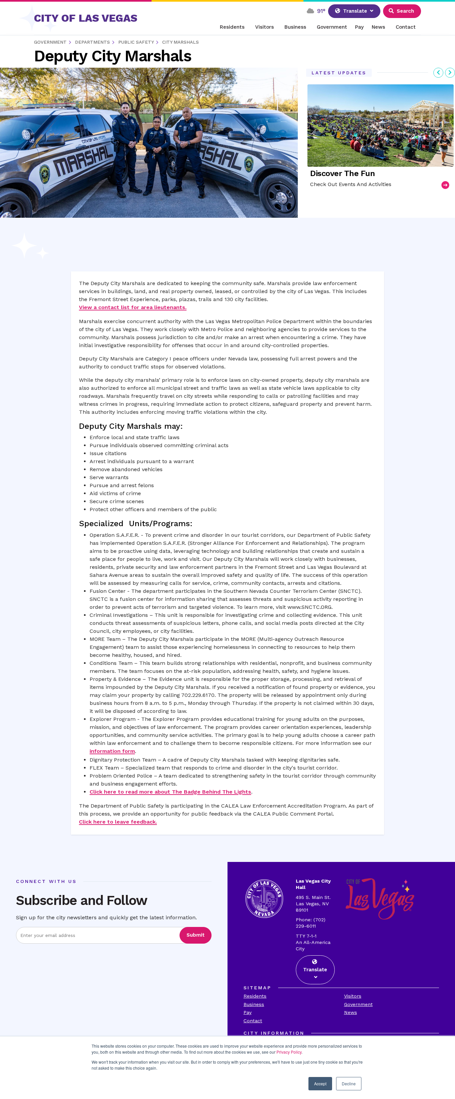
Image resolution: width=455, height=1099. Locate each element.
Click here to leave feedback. (118, 822)
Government (332, 27)
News (378, 27)
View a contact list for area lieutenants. (133, 307)
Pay (359, 27)
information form (112, 751)
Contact (406, 27)
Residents (232, 27)
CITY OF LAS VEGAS (85, 18)
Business (295, 27)
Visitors (264, 27)
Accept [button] (320, 1083)
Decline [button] (349, 1083)
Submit (196, 935)
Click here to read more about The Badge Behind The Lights (170, 792)
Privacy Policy (288, 1052)
